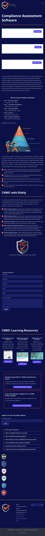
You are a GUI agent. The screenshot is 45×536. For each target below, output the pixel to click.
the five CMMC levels (18, 175)
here (23, 213)
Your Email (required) (6, 418)
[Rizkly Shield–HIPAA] (4, 468)
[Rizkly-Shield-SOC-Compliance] (4, 483)
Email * (4, 288)
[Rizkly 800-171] (4, 490)
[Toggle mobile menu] (42, 3)
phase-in (28, 76)
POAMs (7, 185)
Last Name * (5, 279)
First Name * (5, 274)
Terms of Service (19, 516)
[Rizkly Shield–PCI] (4, 475)
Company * (4, 283)
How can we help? (6, 297)
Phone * (4, 293)
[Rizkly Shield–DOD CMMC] (4, 454)
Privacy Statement (20, 514)
